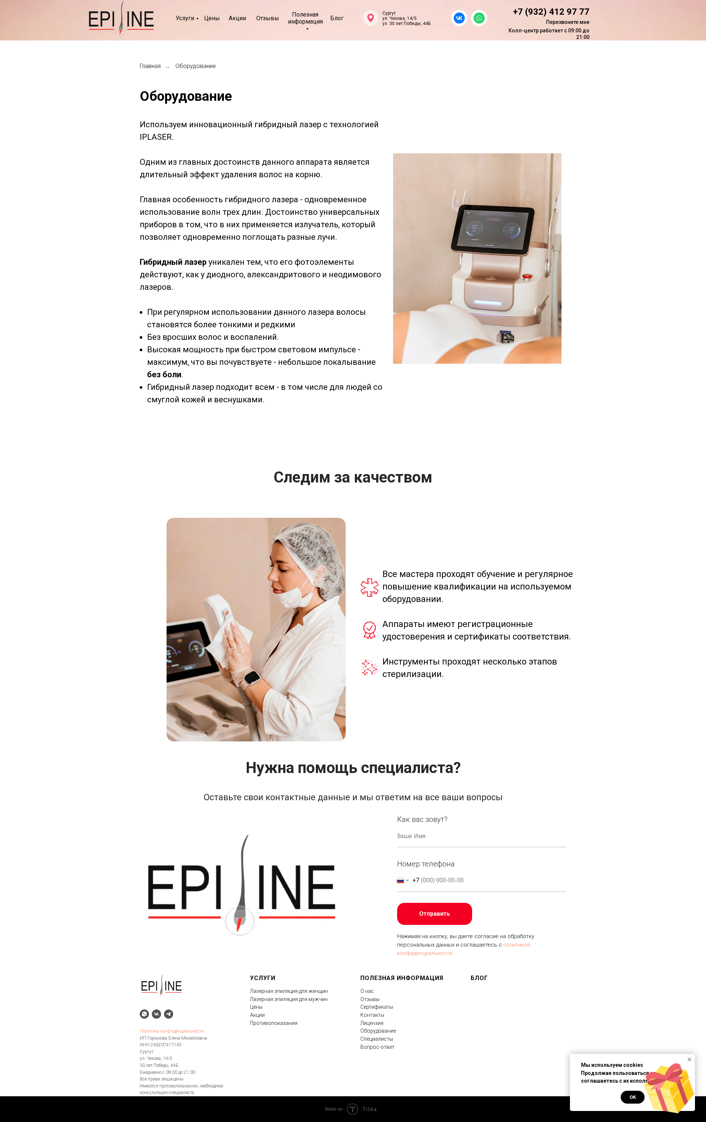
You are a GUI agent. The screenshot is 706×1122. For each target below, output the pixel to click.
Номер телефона (426, 863)
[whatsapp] (144, 1014)
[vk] (156, 1014)
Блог (336, 18)
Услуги (185, 18)
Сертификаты (376, 1007)
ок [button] (633, 1097)
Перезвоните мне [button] (567, 22)
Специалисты (376, 1039)
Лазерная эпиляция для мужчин (289, 999)
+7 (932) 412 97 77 (551, 12)
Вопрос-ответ (377, 1047)
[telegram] (168, 1014)
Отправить (434, 913)
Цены (212, 18)
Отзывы (267, 18)
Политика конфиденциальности (172, 1031)
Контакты (372, 1015)
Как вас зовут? (422, 819)
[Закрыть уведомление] (689, 1059)
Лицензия (372, 1023)
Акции (237, 18)
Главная (150, 66)
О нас (367, 991)
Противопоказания (273, 1023)
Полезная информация (305, 18)
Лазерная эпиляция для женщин (289, 991)
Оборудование (378, 1031)
